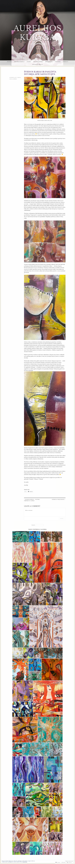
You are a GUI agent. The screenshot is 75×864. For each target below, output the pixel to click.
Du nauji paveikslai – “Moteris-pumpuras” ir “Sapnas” (32, 500)
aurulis (19, 77)
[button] (20, 536)
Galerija (29, 61)
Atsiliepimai (58, 61)
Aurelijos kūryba (37, 33)
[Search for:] (37, 525)
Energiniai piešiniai (38, 61)
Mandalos (65, 61)
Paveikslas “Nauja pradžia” (58, 499)
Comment (61, 518)
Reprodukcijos (48, 61)
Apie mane (9, 61)
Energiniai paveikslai (19, 61)
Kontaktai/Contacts (37, 64)
